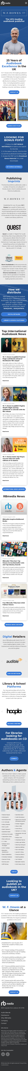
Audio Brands (5, 1012)
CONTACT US (14, 92)
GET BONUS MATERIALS (14, 167)
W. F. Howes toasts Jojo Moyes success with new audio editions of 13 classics (14, 458)
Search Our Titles (14, 126)
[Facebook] (8, 1054)
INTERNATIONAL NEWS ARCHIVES (14, 489)
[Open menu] (26, 3)
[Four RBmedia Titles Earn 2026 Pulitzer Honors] (14, 591)
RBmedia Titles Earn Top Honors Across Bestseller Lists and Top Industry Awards (13, 563)
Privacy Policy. (23, 1063)
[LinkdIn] (3, 1054)
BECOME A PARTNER (14, 723)
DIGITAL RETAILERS (14, 314)
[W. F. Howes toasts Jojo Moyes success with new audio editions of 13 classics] (14, 445)
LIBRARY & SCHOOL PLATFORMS (14, 320)
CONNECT (14, 758)
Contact (3, 1023)
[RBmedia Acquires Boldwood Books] (14, 507)
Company (4, 1020)
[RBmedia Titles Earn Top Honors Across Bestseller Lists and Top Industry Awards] (14, 549)
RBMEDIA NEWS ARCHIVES (14, 624)
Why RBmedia (6, 1018)
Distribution (5, 1015)
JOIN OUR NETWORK (14, 673)
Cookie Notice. (5, 1064)
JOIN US (14, 871)
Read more (6, 380)
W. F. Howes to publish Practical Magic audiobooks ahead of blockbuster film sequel (14, 359)
